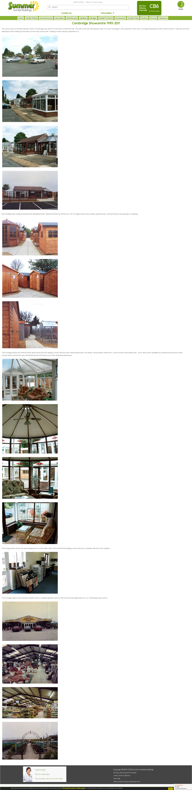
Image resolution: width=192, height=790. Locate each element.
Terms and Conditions (122, 775)
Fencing (153, 18)
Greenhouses (71, 18)
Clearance (163, 18)
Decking (144, 18)
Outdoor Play (133, 18)
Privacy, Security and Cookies (125, 773)
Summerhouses (46, 18)
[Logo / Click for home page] (23, 6)
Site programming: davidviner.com (127, 781)
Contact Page (57, 779)
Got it (171, 789)
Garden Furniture (106, 18)
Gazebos (83, 18)
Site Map (117, 778)
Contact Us (66, 13)
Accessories (120, 18)
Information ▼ (107, 13)
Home (20, 18)
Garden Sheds (31, 18)
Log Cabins (59, 18)
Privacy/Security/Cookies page (74, 788)
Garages (92, 18)
